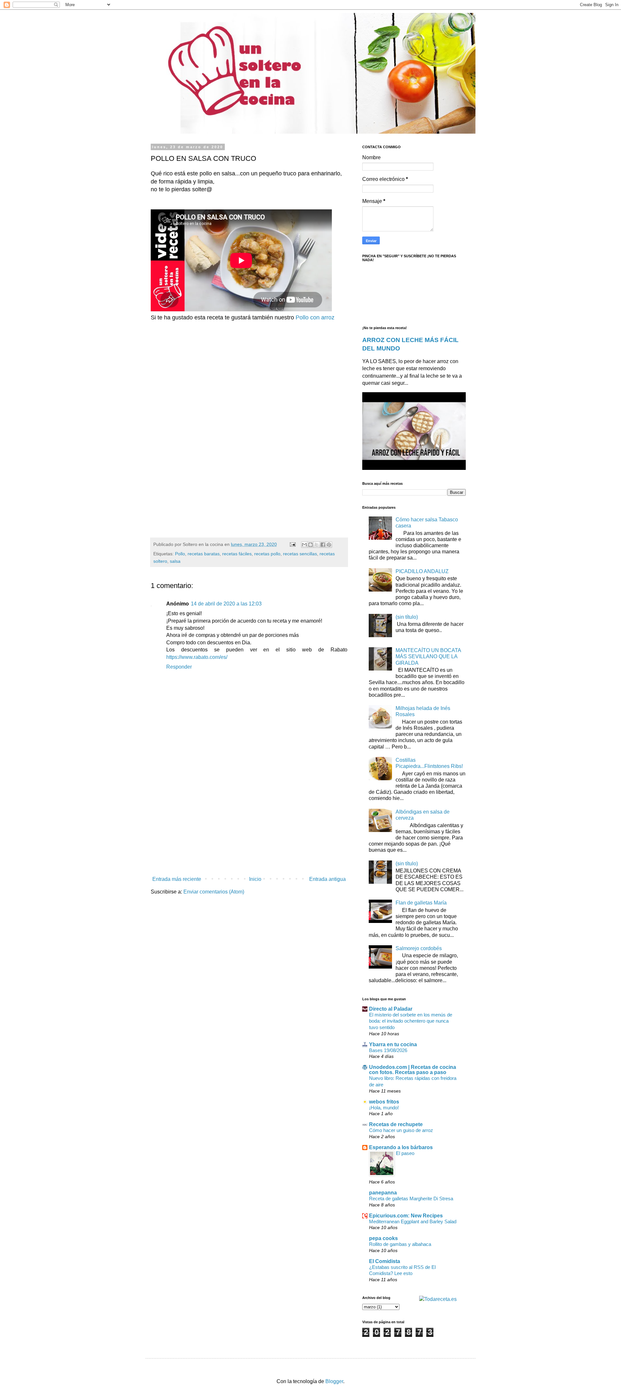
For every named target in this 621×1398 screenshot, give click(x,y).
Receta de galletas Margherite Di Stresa (411, 1198)
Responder (179, 667)
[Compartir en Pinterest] (329, 544)
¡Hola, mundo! (384, 1107)
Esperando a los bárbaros (401, 1147)
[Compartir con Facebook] (323, 544)
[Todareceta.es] (438, 1299)
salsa (175, 561)
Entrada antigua (327, 879)
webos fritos (384, 1101)
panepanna (383, 1192)
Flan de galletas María (421, 902)
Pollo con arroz (315, 317)
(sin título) (407, 617)
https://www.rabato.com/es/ (196, 657)
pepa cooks (383, 1238)
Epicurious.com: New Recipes (406, 1215)
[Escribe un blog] (310, 544)
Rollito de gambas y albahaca (400, 1244)
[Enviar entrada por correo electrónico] (292, 544)
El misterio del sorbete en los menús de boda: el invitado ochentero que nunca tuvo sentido (410, 1021)
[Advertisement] (205, 390)
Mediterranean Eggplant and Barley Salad (412, 1221)
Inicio (255, 879)
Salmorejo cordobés (419, 948)
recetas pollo (267, 553)
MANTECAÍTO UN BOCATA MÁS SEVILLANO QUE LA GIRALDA (428, 656)
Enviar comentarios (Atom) (213, 891)
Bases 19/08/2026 (388, 1050)
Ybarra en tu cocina (393, 1044)
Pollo (180, 553)
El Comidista (384, 1261)
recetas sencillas (300, 553)
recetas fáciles (237, 553)
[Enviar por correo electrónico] (304, 544)
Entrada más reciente (176, 879)
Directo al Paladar (390, 1009)
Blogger (334, 1381)
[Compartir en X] (316, 544)
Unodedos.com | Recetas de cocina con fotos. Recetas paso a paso (412, 1069)
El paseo (405, 1153)
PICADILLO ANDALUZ (422, 571)
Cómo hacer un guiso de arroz (401, 1130)
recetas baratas (204, 553)
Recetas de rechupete (396, 1124)
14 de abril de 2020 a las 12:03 (226, 603)
